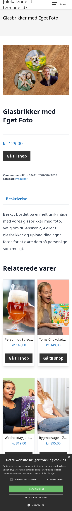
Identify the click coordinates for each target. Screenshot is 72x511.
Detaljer (51, 473)
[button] (36, 505)
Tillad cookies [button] (36, 488)
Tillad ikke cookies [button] (36, 497)
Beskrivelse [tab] (16, 198)
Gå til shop (17, 156)
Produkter (21, 179)
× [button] (68, 457)
